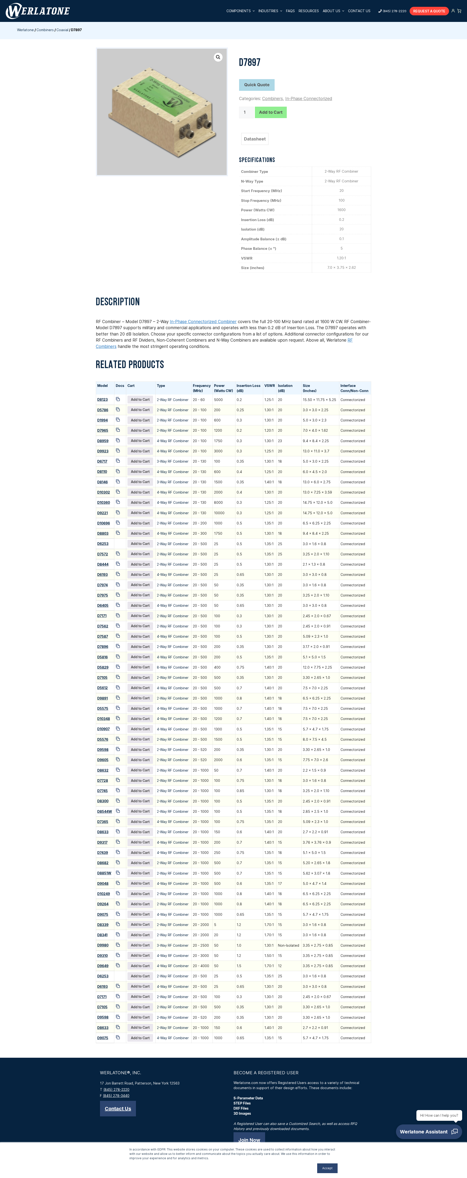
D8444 (102, 564)
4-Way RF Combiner (173, 441)
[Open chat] (429, 1131)
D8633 (102, 832)
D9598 (102, 750)
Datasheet (255, 138)
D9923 (102, 451)
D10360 (103, 502)
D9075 (102, 914)
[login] (453, 11)
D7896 (102, 647)
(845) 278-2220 (394, 11)
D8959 (102, 441)
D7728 (102, 780)
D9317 (102, 842)
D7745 (102, 791)
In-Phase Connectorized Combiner (203, 321)
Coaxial (62, 30)
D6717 (102, 461)
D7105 (102, 677)
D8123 (102, 399)
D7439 (102, 853)
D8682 (102, 863)
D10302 (103, 492)
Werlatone (25, 30)
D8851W (104, 873)
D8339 (102, 925)
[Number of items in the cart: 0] (459, 11)
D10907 (103, 729)
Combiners (45, 30)
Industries (268, 11)
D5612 (102, 688)
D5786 (102, 410)
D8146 (102, 482)
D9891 (102, 698)
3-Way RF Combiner (173, 461)
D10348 (103, 719)
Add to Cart (271, 112)
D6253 (102, 544)
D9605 (102, 760)
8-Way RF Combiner (173, 667)
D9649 (102, 966)
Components (238, 11)
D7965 (102, 430)
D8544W (104, 811)
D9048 (102, 883)
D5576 (102, 739)
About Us (331, 11)
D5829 (102, 667)
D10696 (103, 523)
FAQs (290, 11)
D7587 (102, 636)
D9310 (102, 956)
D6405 (102, 605)
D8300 (102, 801)
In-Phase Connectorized (308, 98)
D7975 (102, 595)
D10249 (103, 894)
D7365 (102, 822)
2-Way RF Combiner (173, 400)
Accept (327, 1168)
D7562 (102, 626)
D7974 (102, 585)
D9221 (102, 513)
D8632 (102, 770)
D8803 (102, 533)
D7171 (102, 616)
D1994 (102, 420)
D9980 (102, 945)
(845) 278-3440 (116, 1096)
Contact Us (359, 11)
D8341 (102, 935)
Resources (309, 11)
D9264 (102, 904)
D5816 (102, 657)
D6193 (102, 574)
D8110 (102, 471)
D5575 (102, 708)
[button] (218, 57)
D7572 (102, 554)
